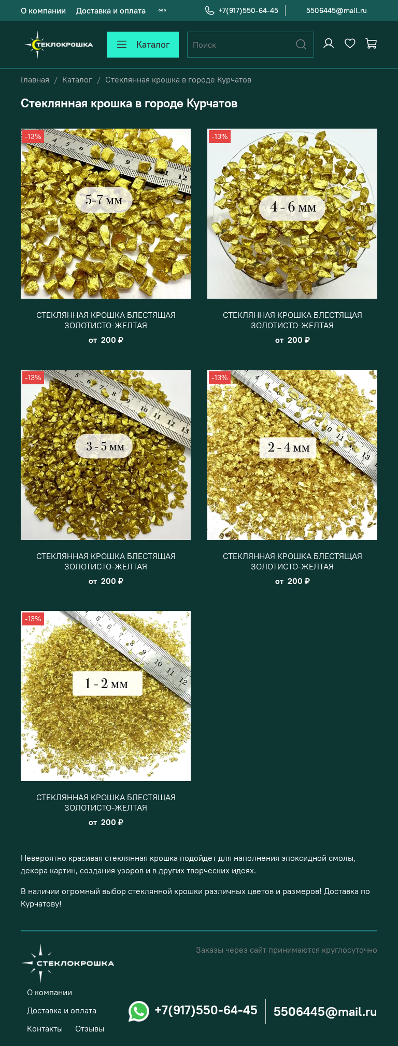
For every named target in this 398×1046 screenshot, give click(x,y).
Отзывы (89, 1028)
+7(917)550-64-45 (248, 10)
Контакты (45, 1028)
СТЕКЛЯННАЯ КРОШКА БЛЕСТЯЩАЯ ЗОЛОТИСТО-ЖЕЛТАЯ (106, 320)
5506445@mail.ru (336, 10)
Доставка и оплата (111, 10)
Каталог (153, 44)
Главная (35, 79)
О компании (43, 10)
